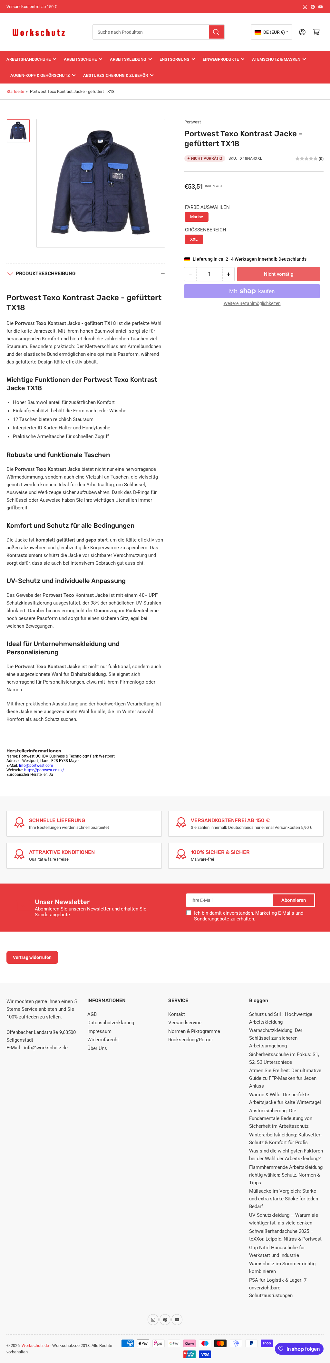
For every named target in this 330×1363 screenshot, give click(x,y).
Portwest (192, 122)
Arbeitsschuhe (80, 59)
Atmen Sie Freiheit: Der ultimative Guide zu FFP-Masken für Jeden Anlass (285, 1078)
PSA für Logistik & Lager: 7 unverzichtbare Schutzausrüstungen (277, 1287)
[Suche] (216, 32)
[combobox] (158, 32)
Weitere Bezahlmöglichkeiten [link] (252, 303)
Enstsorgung (174, 59)
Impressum (99, 1031)
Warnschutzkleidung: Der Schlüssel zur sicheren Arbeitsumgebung (275, 1038)
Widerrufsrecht (103, 1040)
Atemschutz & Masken (276, 59)
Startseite (15, 91)
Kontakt (176, 1014)
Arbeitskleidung (128, 59)
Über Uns (97, 1048)
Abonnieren (293, 900)
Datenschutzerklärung (110, 1023)
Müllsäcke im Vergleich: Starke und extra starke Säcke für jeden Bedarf (283, 1198)
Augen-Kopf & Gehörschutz (40, 75)
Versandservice (184, 1023)
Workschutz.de (35, 1345)
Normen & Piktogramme (194, 1031)
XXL (194, 239)
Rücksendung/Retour (190, 1040)
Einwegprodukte (221, 59)
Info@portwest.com (36, 765)
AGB (92, 1014)
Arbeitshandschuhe (28, 59)
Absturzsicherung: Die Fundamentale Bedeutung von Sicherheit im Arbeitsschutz (280, 1118)
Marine (196, 216)
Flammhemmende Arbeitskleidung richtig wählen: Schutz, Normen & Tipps (286, 1175)
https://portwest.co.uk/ (44, 770)
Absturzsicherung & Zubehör (115, 75)
